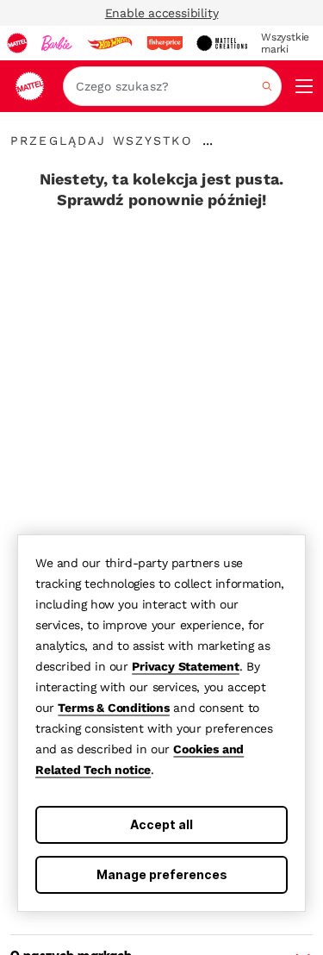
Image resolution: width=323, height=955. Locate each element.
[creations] (221, 43)
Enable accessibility (162, 13)
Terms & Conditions (113, 708)
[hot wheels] (109, 43)
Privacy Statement (185, 666)
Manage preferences (161, 874)
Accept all (161, 824)
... (207, 140)
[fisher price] (164, 43)
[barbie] (56, 43)
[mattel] (17, 43)
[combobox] (172, 86)
